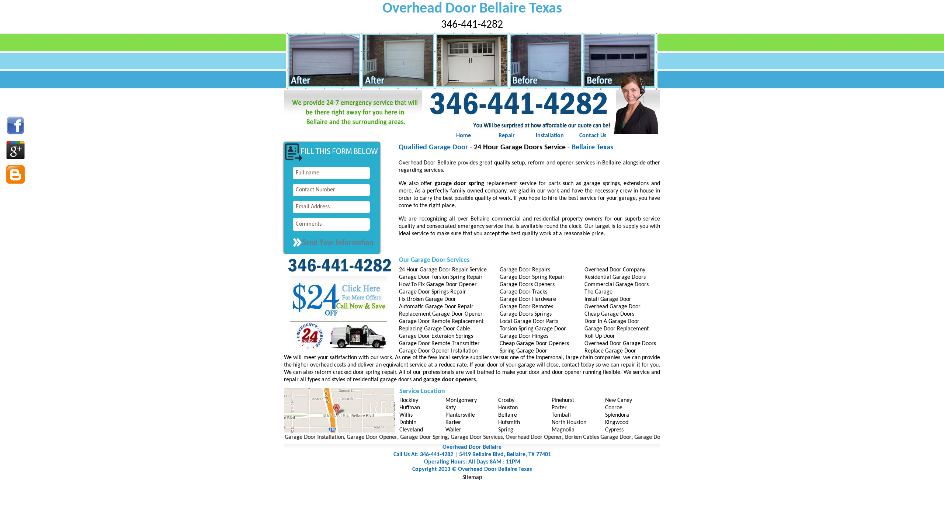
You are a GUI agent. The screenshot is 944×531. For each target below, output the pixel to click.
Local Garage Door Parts (529, 321)
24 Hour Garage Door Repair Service (443, 270)
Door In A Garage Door (611, 321)
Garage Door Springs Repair (432, 292)
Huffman (409, 408)
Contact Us (592, 136)
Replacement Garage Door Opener (441, 314)
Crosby (506, 400)
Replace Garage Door (610, 351)
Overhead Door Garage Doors (620, 344)
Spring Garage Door (523, 351)
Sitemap (472, 477)
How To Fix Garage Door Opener (438, 285)
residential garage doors (382, 380)
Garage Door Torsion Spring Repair (441, 277)
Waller (453, 430)
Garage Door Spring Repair (532, 277)
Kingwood (616, 423)
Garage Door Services (460, 437)
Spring (505, 430)
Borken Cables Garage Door (581, 437)
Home (463, 136)
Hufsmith (509, 423)
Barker (453, 423)
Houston (508, 408)
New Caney (618, 400)
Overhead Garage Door (612, 307)
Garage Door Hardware (528, 299)
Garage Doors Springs (526, 314)
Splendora (617, 415)
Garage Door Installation (297, 437)
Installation (550, 136)
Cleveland (411, 430)
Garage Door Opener (355, 437)
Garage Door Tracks (523, 292)
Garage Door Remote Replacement (441, 321)
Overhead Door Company (614, 270)
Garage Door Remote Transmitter (439, 344)
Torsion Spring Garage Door (533, 329)
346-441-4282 (472, 25)
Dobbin (407, 423)
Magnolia (563, 430)
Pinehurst (563, 400)
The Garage (598, 292)
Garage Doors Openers (527, 285)
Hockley (408, 400)
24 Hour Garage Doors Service (520, 147)
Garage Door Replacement (616, 329)
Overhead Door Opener (517, 437)
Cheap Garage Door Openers (534, 344)
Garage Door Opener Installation (438, 351)
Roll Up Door (599, 336)
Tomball (561, 415)
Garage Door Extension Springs (436, 336)
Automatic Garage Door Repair (436, 307)
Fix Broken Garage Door (427, 299)
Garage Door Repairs (525, 270)
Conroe (613, 408)
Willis (406, 415)
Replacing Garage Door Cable (434, 329)
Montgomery (461, 400)
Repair (507, 136)
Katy (450, 408)
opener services (575, 163)
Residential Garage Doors (615, 277)
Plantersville (460, 415)
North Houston (569, 423)
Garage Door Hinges (524, 336)
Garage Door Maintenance (649, 437)
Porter (559, 408)
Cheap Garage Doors (609, 314)
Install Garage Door (607, 299)
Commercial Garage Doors (616, 285)
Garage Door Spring (407, 437)
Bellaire (507, 415)
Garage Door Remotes (526, 307)
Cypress (614, 430)
